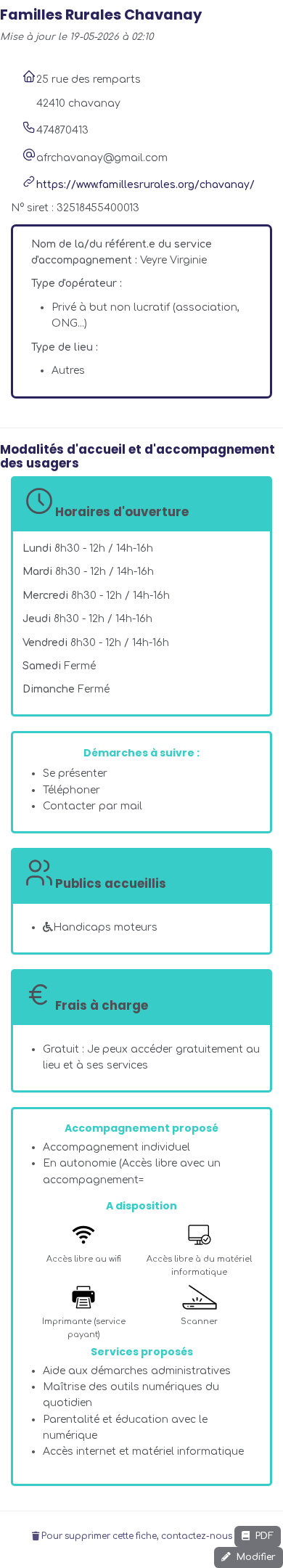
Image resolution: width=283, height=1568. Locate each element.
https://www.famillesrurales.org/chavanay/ (145, 184)
